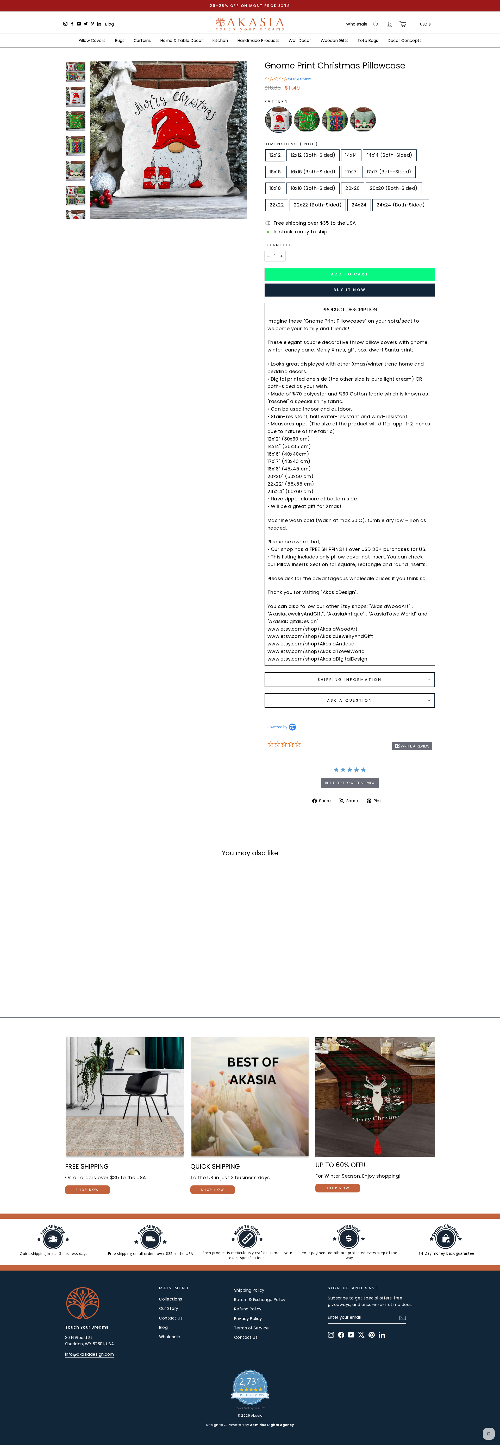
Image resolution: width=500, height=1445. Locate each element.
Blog (109, 24)
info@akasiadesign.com (89, 1354)
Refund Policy (248, 1309)
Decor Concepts (405, 40)
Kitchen (220, 40)
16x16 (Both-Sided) (313, 171)
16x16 (275, 171)
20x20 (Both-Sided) (394, 188)
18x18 (275, 188)
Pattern (276, 101)
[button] (412, 746)
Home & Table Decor (181, 40)
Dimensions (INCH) (291, 144)
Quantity (278, 245)
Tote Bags (368, 40)
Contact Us (171, 1318)
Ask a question (349, 700)
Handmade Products (258, 40)
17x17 (351, 171)
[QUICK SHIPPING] (250, 1097)
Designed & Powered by (250, 1425)
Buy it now (350, 289)
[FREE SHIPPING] (125, 1097)
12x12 (275, 155)
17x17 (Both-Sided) (389, 171)
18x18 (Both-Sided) (313, 188)
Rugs (119, 40)
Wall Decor (300, 40)
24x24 (359, 205)
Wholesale (356, 24)
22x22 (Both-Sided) (318, 205)
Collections (170, 1299)
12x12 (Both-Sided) (313, 155)
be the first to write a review (350, 783)
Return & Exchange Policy (260, 1299)
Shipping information (350, 679)
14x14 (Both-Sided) (390, 155)
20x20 (352, 188)
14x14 (351, 155)
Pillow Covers (91, 40)
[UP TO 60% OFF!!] (375, 1097)
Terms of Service (251, 1328)
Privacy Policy (248, 1318)
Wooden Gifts (334, 40)
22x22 (277, 205)
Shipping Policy (249, 1290)
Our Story (168, 1308)
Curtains (142, 40)
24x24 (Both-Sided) (401, 205)
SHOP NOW (87, 1190)
